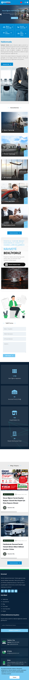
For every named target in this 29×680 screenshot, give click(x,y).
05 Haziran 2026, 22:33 (22, 540)
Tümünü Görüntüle (13, 233)
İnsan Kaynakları (6, 609)
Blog (3, 604)
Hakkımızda (5, 599)
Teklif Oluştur (8, 355)
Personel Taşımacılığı (22, 27)
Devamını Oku (6, 64)
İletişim (4, 611)
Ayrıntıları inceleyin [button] (6, 673)
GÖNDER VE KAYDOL (14, 630)
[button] (28, 14)
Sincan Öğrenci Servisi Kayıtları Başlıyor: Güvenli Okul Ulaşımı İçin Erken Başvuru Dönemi (14, 500)
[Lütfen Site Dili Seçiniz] (21, 2)
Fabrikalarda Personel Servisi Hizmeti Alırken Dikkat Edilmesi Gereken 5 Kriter (13, 546)
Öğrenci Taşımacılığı (8, 27)
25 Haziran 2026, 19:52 (22, 494)
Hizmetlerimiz (5, 601)
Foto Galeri (5, 606)
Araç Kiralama (7, 32)
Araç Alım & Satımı (21, 33)
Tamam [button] (14, 677)
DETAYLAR (14, 18)
